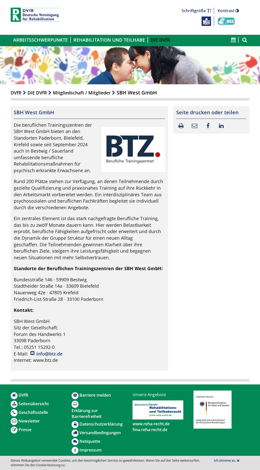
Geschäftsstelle (33, 412)
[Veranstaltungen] (233, 40)
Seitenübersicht (34, 404)
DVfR (16, 93)
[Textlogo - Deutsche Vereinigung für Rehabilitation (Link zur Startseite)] (35, 15)
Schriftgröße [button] (194, 10)
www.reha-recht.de (151, 424)
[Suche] (244, 40)
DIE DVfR (160, 40)
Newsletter (29, 421)
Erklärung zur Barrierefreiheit (87, 413)
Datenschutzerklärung (101, 424)
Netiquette (89, 441)
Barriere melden (95, 395)
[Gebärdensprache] (226, 21)
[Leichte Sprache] (206, 21)
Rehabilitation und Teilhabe (109, 40)
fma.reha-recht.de (150, 429)
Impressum (90, 450)
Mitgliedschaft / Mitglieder (82, 93)
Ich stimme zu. (225, 460)
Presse (25, 429)
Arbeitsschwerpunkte (40, 40)
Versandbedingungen (100, 432)
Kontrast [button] (226, 10)
